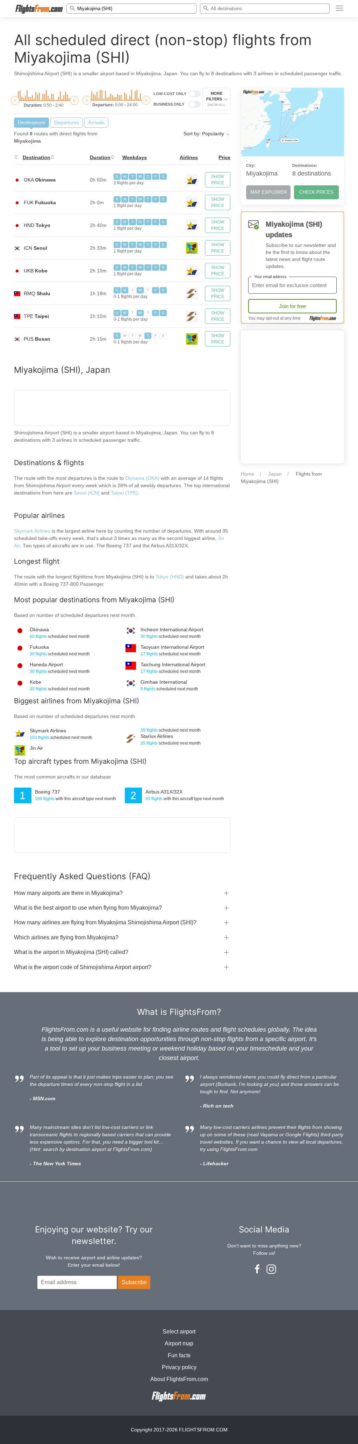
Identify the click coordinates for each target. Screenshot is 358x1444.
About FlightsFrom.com (179, 1379)
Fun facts (179, 1355)
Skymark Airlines (32, 531)
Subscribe (134, 1282)
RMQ (37, 293)
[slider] (14, 100)
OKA (40, 180)
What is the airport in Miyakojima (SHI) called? (71, 952)
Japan (275, 474)
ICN (35, 248)
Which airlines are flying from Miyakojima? (66, 937)
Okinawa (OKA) (142, 478)
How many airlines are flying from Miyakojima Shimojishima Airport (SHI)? (105, 922)
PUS (37, 339)
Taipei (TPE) (124, 493)
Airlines (189, 157)
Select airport (179, 1332)
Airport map (179, 1343)
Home (247, 474)
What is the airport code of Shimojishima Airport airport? (82, 967)
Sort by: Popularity (204, 133)
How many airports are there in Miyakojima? (68, 893)
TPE (36, 316)
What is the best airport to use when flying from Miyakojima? (88, 908)
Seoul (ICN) (87, 493)
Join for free (292, 306)
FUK (40, 202)
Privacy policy (179, 1367)
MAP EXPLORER (268, 192)
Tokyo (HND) (170, 576)
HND (37, 225)
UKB (36, 270)
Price (224, 157)
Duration (100, 157)
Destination (36, 157)
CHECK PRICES (316, 192)
